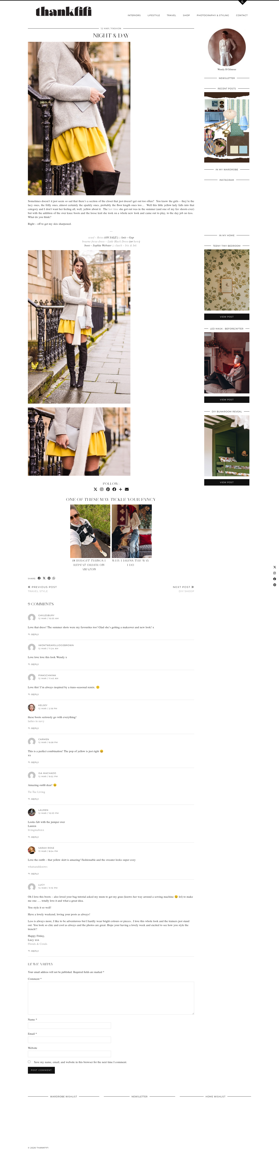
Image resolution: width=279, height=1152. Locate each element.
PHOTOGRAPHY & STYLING (213, 15)
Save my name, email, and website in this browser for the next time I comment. (80, 1062)
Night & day (111, 35)
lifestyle (154, 15)
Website (32, 1048)
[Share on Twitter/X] (44, 578)
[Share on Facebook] (39, 578)
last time (113, 209)
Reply (35, 634)
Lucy (41, 884)
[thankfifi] (63, 11)
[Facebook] (114, 489)
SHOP (186, 15)
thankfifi (43, 1148)
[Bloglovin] (120, 489)
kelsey (42, 705)
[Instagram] (101, 489)
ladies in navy (36, 721)
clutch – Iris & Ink (126, 245)
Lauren (43, 810)
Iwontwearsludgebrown (56, 645)
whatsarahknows (37, 866)
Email (32, 1033)
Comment (35, 979)
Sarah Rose (46, 848)
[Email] (127, 489)
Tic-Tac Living (36, 792)
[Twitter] (95, 489)
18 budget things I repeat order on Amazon (89, 565)
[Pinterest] (108, 489)
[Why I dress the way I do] (132, 531)
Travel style (42, 589)
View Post (227, 129)
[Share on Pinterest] (49, 578)
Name (32, 1019)
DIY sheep (183, 589)
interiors (134, 15)
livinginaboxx (36, 830)
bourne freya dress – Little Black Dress (105, 241)
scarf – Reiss (95, 237)
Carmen (43, 739)
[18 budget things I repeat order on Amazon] (90, 531)
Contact (242, 15)
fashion (116, 28)
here (136, 241)
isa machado (47, 773)
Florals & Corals (37, 944)
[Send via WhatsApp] (54, 578)
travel (171, 15)
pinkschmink (47, 675)
